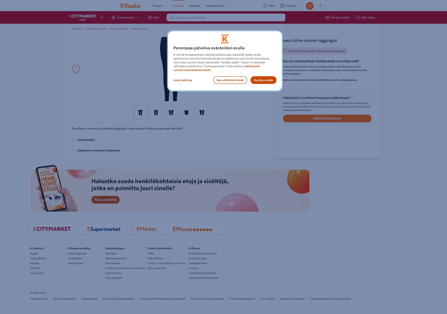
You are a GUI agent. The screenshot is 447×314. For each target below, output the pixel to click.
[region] (225, 60)
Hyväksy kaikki (263, 80)
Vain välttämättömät (230, 80)
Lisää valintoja (182, 80)
